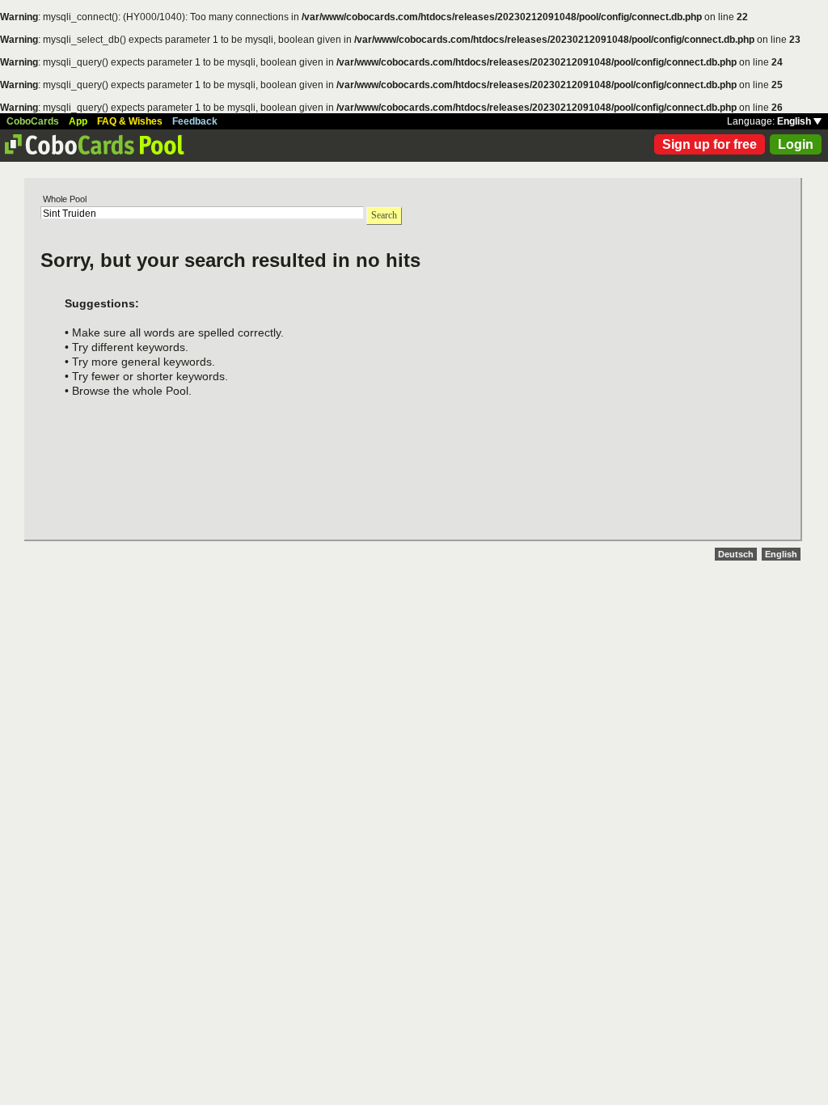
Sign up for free (709, 144)
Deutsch (736, 554)
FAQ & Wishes (130, 121)
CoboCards (32, 121)
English (795, 121)
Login (795, 144)
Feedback (195, 121)
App (78, 121)
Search (384, 215)
